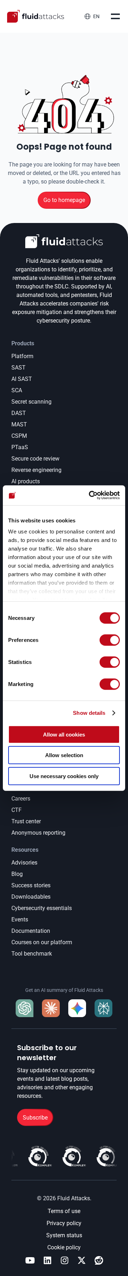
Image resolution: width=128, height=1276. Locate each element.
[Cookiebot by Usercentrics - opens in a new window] (90, 495)
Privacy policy (64, 1223)
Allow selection (64, 755)
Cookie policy (64, 1247)
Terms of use (64, 1211)
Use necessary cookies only (64, 776)
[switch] (110, 639)
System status (64, 1235)
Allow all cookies (64, 734)
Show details (89, 713)
